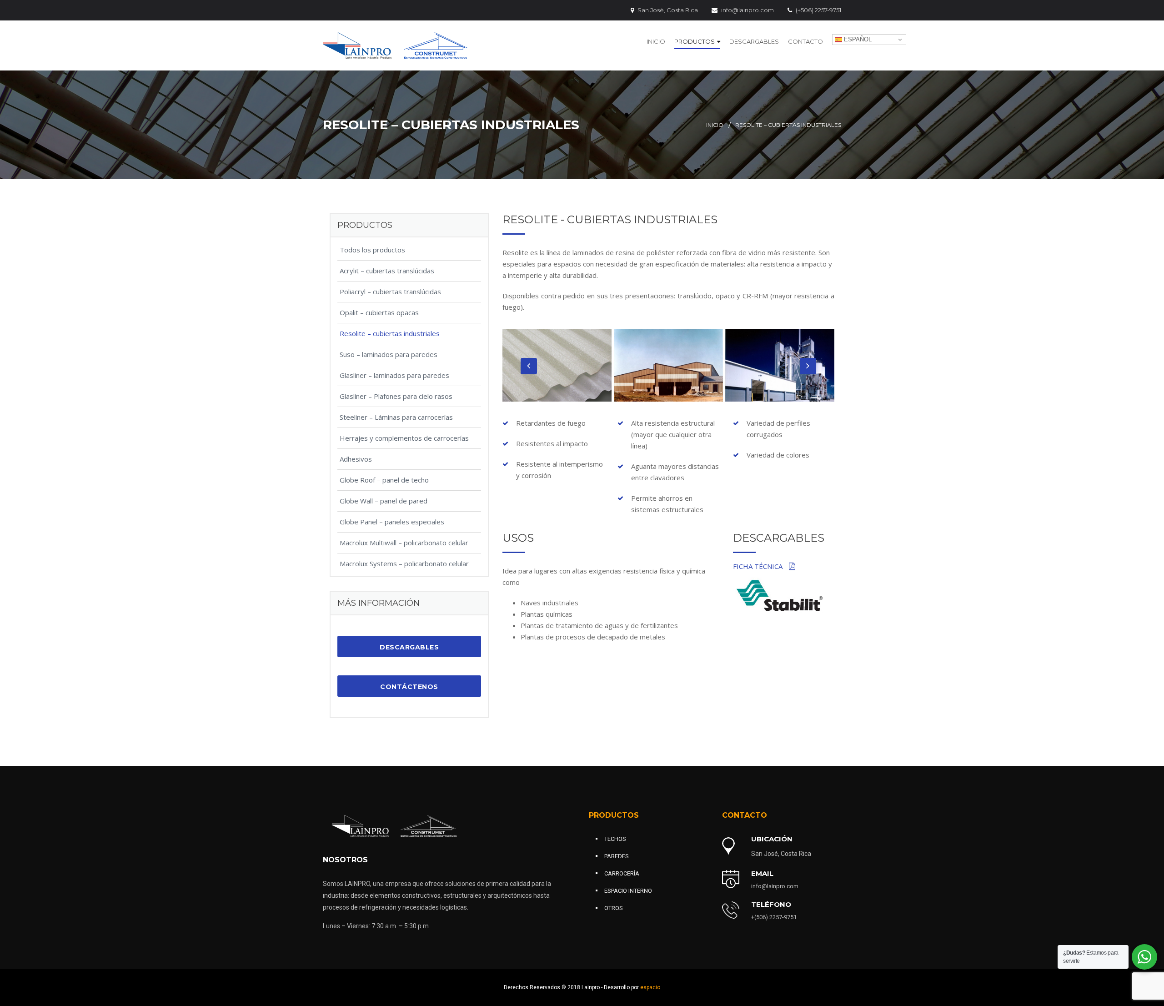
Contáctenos (409, 687)
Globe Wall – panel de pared (383, 500)
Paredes (616, 856)
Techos (615, 838)
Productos (694, 41)
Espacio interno (628, 890)
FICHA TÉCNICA (758, 566)
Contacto (805, 41)
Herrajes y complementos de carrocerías (404, 438)
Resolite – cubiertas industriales (390, 333)
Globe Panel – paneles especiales (392, 521)
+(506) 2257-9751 (774, 917)
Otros (613, 908)
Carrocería (621, 873)
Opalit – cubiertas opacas (379, 312)
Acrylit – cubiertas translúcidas (387, 270)
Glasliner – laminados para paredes (394, 375)
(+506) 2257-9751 (818, 10)
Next (808, 366)
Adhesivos (356, 458)
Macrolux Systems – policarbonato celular (404, 563)
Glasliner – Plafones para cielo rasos (396, 396)
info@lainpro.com (747, 10)
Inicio (656, 41)
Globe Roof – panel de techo (384, 479)
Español (857, 39)
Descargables (754, 41)
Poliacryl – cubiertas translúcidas (390, 291)
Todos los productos (372, 249)
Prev (529, 366)
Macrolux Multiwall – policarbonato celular (404, 542)
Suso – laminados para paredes (388, 354)
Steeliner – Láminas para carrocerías (396, 417)
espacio (650, 987)
